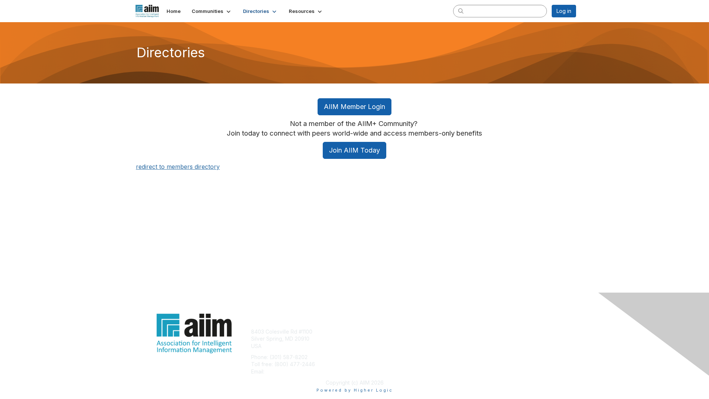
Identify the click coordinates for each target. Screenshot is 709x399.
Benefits (367, 338)
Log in (563, 11)
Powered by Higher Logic (354, 390)
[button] (211, 11)
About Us (475, 331)
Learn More (371, 346)
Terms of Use (480, 338)
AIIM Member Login (354, 106)
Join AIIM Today (354, 150)
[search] (461, 11)
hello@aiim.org (284, 371)
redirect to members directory (178, 166)
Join (362, 331)
